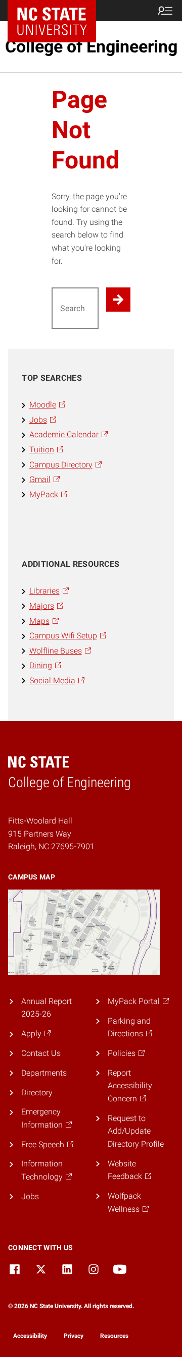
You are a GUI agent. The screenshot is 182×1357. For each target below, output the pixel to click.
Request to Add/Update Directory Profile (136, 1131)
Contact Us (41, 1053)
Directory (37, 1092)
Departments (44, 1073)
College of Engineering (91, 46)
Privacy (73, 1335)
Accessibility (30, 1335)
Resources (114, 1335)
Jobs (30, 1196)
